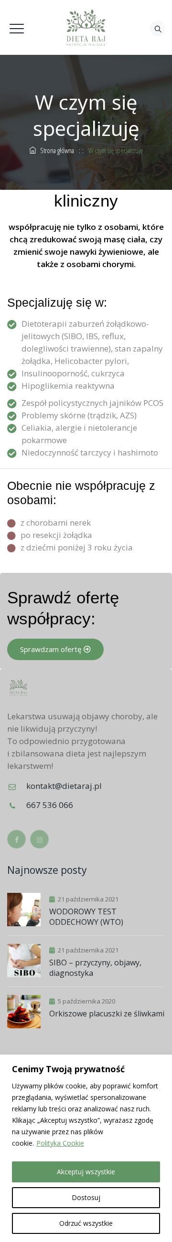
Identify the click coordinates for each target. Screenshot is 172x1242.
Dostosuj (86, 1197)
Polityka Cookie (60, 1143)
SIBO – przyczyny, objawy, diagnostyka (95, 967)
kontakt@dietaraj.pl (64, 785)
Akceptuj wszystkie (86, 1171)
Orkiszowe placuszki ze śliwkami (106, 1013)
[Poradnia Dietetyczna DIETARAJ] (86, 27)
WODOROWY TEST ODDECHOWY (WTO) (86, 916)
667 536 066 (49, 804)
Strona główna (55, 150)
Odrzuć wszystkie (86, 1223)
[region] (86, 1148)
